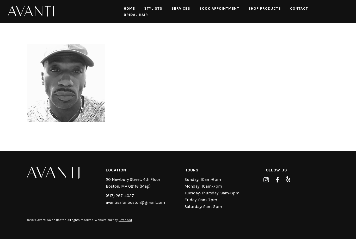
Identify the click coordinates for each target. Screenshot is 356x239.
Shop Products (264, 8)
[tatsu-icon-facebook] (278, 180)
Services (180, 8)
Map (145, 186)
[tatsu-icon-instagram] (267, 180)
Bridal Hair (136, 15)
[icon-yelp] (288, 179)
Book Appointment (219, 8)
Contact (299, 8)
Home (129, 8)
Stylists (153, 8)
